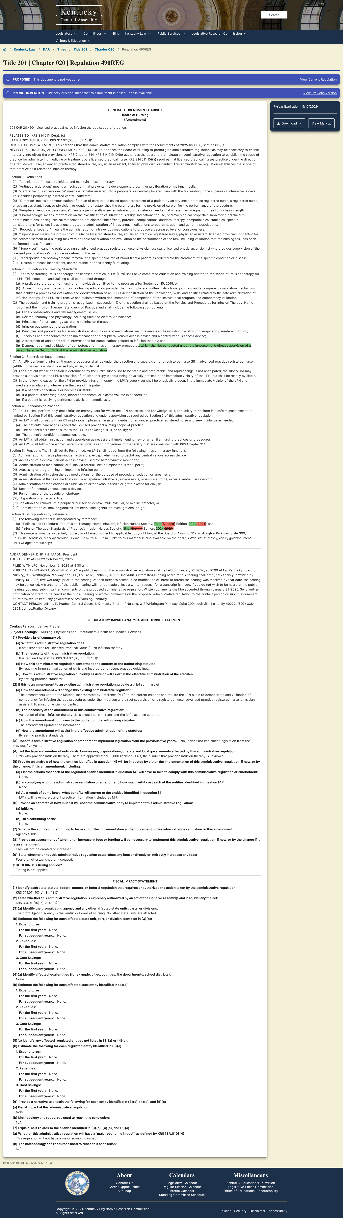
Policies (225, 1211)
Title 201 (80, 49)
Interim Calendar (182, 1191)
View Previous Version (320, 93)
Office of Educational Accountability (251, 1191)
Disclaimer (257, 1211)
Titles (61, 49)
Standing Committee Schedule (182, 1195)
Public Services (169, 33)
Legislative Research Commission (217, 33)
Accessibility (278, 1211)
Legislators (64, 33)
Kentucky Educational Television (251, 1183)
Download (289, 123)
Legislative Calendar (182, 1183)
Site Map (124, 1191)
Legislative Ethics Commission (251, 1187)
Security (240, 1211)
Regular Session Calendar (182, 1187)
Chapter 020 (105, 49)
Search (274, 15)
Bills (116, 33)
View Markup (321, 123)
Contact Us (124, 1183)
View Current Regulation (318, 79)
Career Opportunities (124, 1187)
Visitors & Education (71, 41)
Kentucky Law (136, 33)
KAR (46, 49)
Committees (93, 33)
